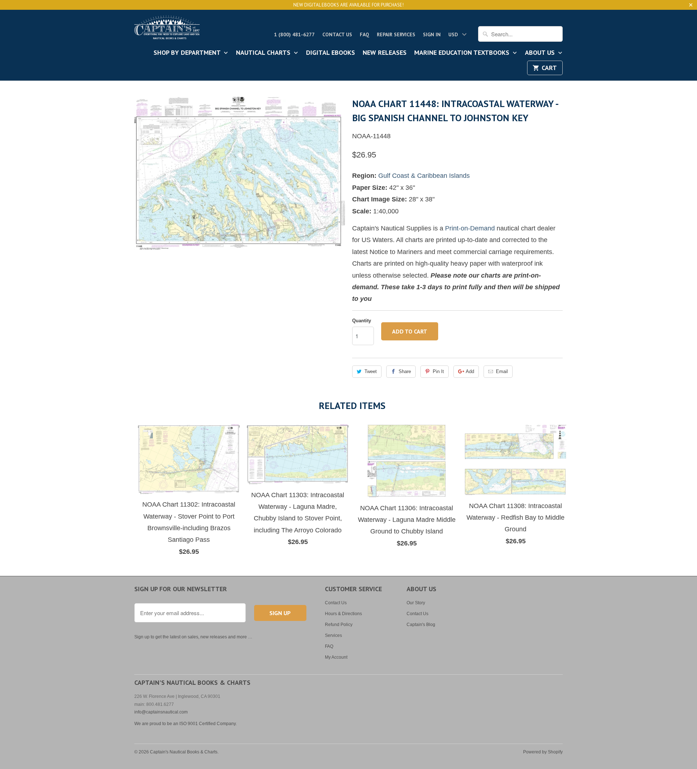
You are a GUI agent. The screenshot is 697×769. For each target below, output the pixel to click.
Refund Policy (338, 624)
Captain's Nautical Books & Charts (183, 751)
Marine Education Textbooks (462, 53)
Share (405, 371)
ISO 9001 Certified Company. (208, 723)
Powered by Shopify (543, 751)
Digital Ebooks (330, 53)
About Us (541, 53)
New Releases (385, 53)
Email (502, 371)
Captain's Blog (421, 624)
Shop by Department (188, 53)
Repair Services (396, 34)
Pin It (438, 371)
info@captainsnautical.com (161, 712)
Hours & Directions (343, 613)
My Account (336, 657)
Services (333, 635)
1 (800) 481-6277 (294, 34)
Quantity (361, 320)
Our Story (416, 602)
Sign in (432, 34)
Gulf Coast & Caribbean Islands (424, 175)
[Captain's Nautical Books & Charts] (167, 29)
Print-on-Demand (470, 228)
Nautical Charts (264, 53)
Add (470, 371)
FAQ (364, 34)
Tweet (370, 371)
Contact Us (337, 34)
